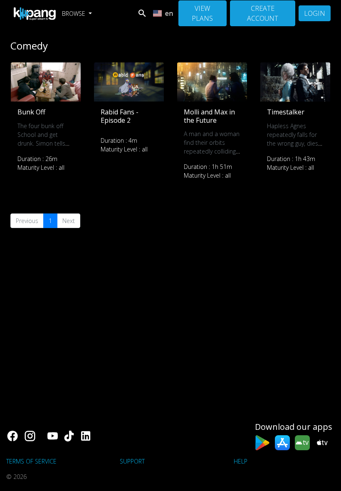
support (132, 461)
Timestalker (285, 112)
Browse (74, 13)
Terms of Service (31, 461)
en (169, 13)
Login (314, 13)
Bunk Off (31, 112)
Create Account (262, 13)
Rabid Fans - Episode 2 (119, 115)
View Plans (202, 13)
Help (240, 461)
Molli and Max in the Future (209, 115)
